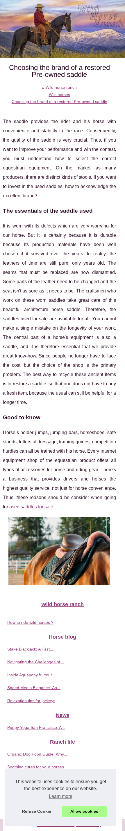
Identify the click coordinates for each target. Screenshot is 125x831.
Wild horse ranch (61, 87)
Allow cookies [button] (84, 811)
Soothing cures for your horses (35, 767)
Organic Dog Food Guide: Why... (37, 754)
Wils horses (59, 94)
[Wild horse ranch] (62, 29)
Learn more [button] (60, 796)
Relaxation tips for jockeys (31, 700)
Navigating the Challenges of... (35, 662)
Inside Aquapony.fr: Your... (31, 675)
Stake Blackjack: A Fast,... (30, 649)
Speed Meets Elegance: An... (33, 687)
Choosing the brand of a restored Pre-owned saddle (59, 101)
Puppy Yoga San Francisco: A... (36, 727)
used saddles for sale (31, 506)
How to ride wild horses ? (30, 622)
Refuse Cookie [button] (36, 811)
